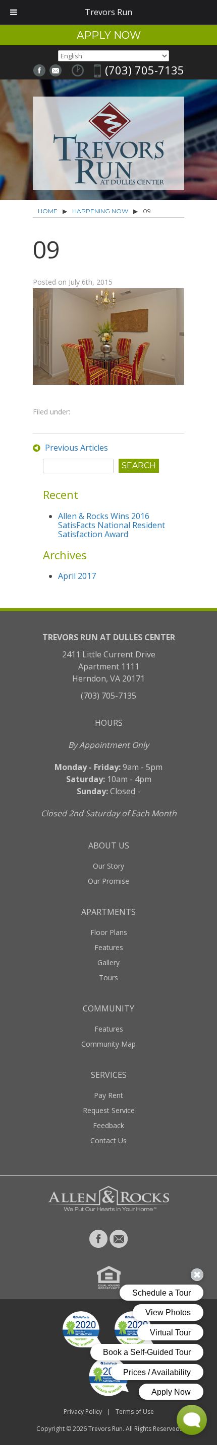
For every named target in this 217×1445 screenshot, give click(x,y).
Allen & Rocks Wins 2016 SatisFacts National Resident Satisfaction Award (111, 525)
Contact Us (108, 1140)
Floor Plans (108, 932)
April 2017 (77, 575)
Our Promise (108, 881)
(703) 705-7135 (144, 69)
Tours (108, 977)
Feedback (108, 1125)
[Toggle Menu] (13, 12)
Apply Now (109, 35)
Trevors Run (105, 1428)
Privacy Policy (83, 1411)
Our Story (108, 866)
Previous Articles (76, 448)
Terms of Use (135, 1411)
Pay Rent (108, 1095)
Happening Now (100, 211)
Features (108, 947)
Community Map (108, 1044)
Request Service (109, 1110)
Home (48, 211)
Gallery (108, 962)
